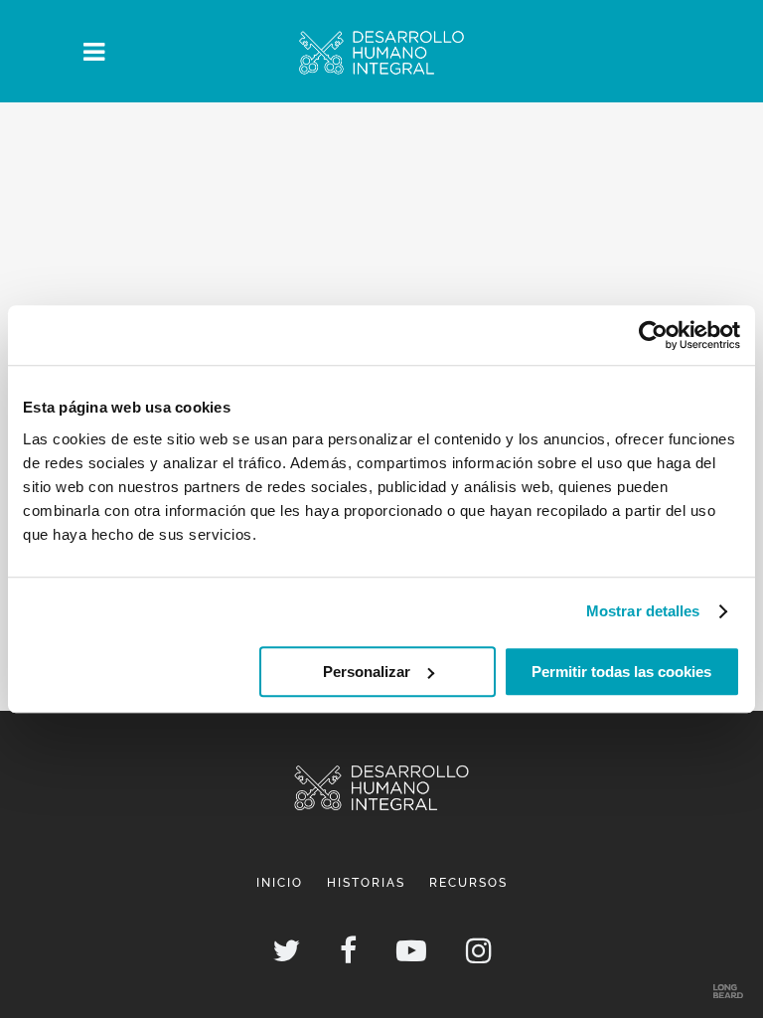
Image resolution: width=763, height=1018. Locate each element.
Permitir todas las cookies (621, 671)
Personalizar (366, 671)
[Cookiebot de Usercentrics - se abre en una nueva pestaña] (653, 335)
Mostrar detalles (643, 610)
